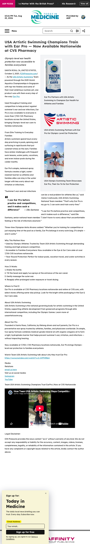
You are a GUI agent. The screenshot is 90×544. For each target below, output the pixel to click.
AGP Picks (7, 4)
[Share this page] (83, 31)
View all (84, 3)
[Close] (46, 493)
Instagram (9, 376)
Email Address (13, 521)
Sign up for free (25, 532)
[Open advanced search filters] (77, 31)
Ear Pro (16, 96)
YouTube (9, 379)
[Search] (71, 31)
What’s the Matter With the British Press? (31, 3)
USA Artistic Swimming (23, 77)
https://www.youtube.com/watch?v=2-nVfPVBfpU (27, 358)
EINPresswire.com (29, 73)
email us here (11, 369)
